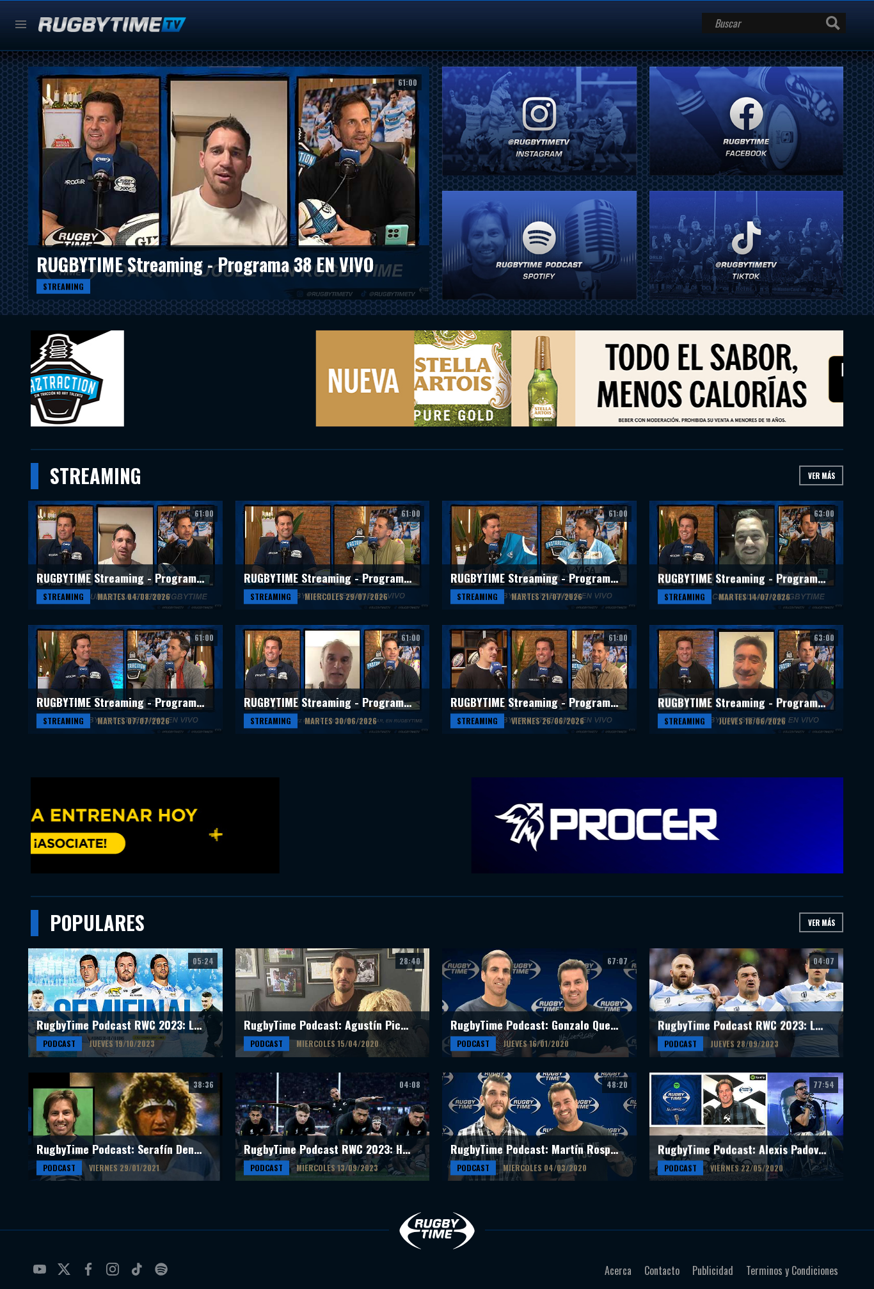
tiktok (139, 1274)
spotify (163, 1274)
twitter (66, 1274)
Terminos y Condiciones (792, 1270)
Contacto (661, 1270)
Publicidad (712, 1270)
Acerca (618, 1270)
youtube (41, 1274)
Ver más (821, 475)
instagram (114, 1274)
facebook (90, 1274)
